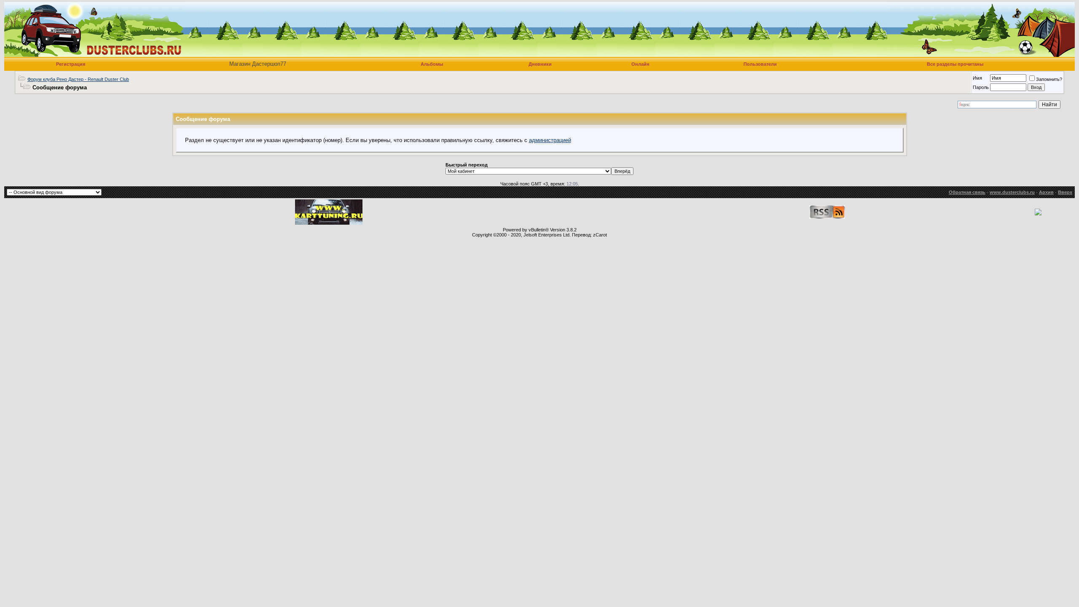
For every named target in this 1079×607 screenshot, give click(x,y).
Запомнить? (1049, 79)
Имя (977, 78)
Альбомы (432, 64)
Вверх (1065, 192)
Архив (1046, 192)
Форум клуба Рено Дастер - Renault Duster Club (78, 79)
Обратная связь (967, 192)
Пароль (981, 87)
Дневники (540, 64)
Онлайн (640, 64)
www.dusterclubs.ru (1012, 192)
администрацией (550, 140)
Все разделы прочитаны (955, 64)
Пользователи (760, 64)
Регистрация (70, 64)
